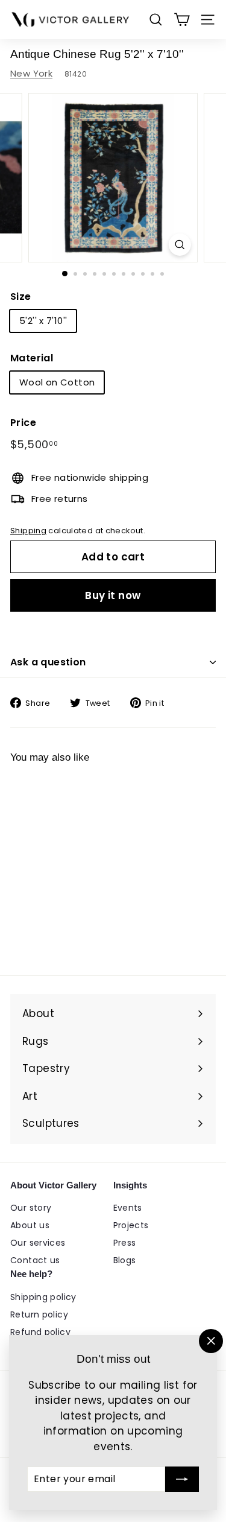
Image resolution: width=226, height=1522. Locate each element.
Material (31, 358)
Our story (30, 1208)
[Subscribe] (182, 1479)
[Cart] (182, 19)
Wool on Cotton (57, 382)
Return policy (39, 1314)
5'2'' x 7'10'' (43, 320)
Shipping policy (43, 1297)
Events (127, 1208)
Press (124, 1243)
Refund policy (40, 1332)
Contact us (35, 1260)
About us (29, 1225)
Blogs (124, 1260)
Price (23, 423)
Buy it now (112, 595)
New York (31, 73)
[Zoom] (180, 244)
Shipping (28, 530)
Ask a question (48, 662)
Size (20, 296)
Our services (38, 1243)
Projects (131, 1225)
